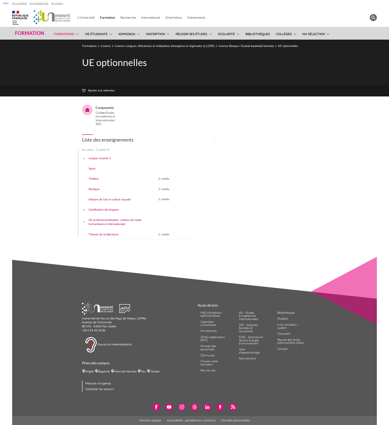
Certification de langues (104, 209)
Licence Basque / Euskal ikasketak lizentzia (246, 46)
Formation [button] (29, 33)
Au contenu (19, 3)
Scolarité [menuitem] (226, 34)
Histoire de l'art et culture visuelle (110, 199)
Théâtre (94, 178)
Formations (89, 46)
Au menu (57, 3)
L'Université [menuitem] (86, 17)
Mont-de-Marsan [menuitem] (125, 371)
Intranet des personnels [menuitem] (208, 347)
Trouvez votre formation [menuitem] (209, 362)
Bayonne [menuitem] (104, 371)
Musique (94, 189)
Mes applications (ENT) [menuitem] (212, 338)
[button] (100, 308)
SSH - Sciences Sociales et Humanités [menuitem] (248, 328)
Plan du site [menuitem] (207, 370)
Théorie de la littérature (104, 234)
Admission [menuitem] (126, 34)
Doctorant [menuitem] (283, 333)
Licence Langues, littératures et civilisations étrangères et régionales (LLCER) (164, 46)
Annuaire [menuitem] (209, 355)
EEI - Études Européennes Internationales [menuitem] (248, 316)
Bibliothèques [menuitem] (258, 34)
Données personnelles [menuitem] (235, 420)
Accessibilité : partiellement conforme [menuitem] (191, 420)
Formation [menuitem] (107, 17)
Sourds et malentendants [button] (114, 344)
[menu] (76, 33)
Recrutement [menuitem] (247, 358)
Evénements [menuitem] (196, 17)
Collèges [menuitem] (284, 34)
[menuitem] (156, 407)
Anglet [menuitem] (89, 371)
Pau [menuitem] (143, 371)
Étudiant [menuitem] (282, 318)
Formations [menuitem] (64, 34)
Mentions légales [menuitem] (150, 420)
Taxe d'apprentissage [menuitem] (249, 350)
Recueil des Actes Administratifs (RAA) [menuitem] (290, 341)
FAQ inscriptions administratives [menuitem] (210, 314)
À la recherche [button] (39, 3)
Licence (106, 46)
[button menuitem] (373, 17)
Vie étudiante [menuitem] (96, 34)
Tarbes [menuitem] (155, 371)
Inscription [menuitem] (155, 34)
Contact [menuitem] (282, 349)
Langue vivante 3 (100, 158)
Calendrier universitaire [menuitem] (208, 323)
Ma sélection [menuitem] (313, 34)
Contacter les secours (99, 389)
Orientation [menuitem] (173, 17)
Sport (92, 168)
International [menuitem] (150, 17)
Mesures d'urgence (98, 383)
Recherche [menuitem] (128, 17)
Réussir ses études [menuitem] (191, 34)
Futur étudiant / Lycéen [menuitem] (287, 326)
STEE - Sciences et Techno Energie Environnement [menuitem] (251, 340)
